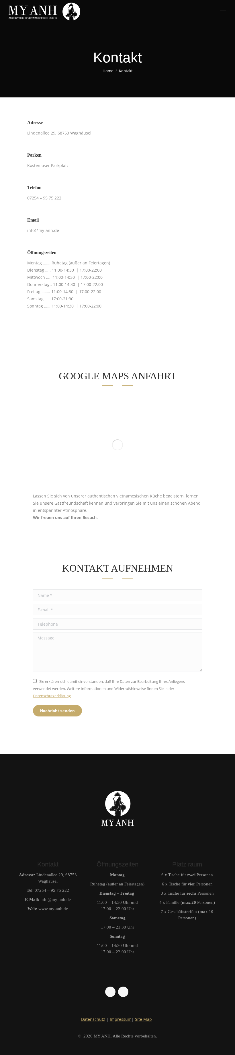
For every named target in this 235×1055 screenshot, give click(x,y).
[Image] (117, 444)
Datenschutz (93, 1019)
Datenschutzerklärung (52, 695)
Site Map (143, 1019)
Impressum (121, 1019)
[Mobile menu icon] (223, 12)
